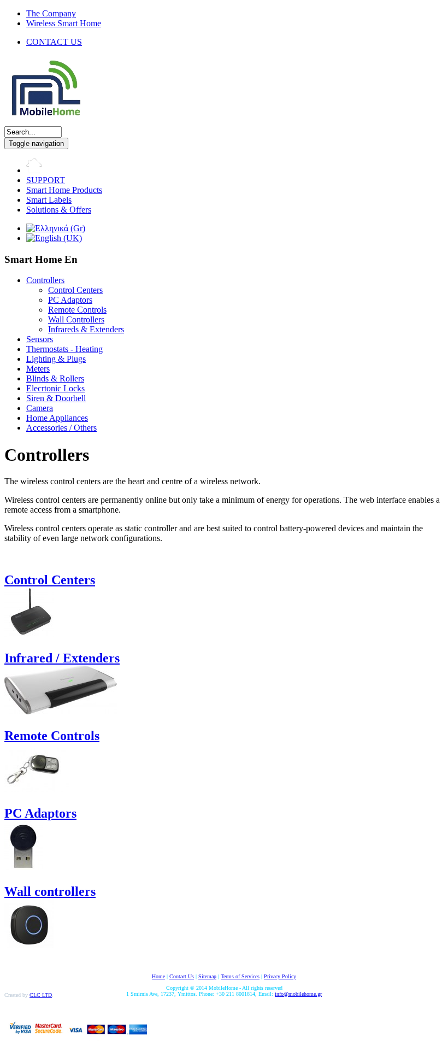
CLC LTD (41, 995)
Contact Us (181, 976)
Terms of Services (240, 976)
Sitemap (207, 976)
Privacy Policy (280, 976)
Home (158, 976)
